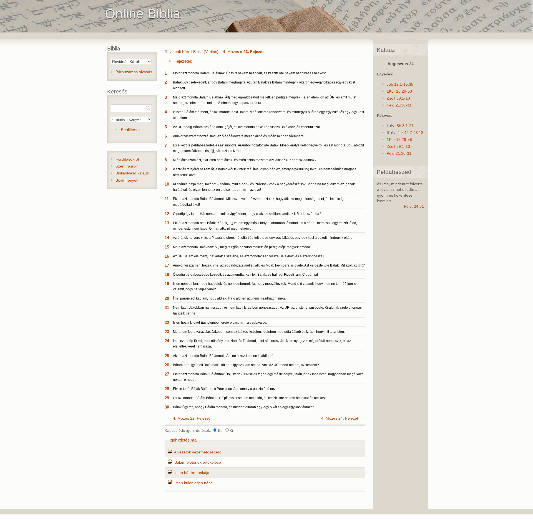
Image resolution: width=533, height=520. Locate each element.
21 (167, 307)
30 (167, 407)
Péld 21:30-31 (399, 105)
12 (167, 213)
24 (167, 340)
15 (167, 247)
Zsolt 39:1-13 (398, 98)
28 (167, 388)
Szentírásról (126, 166)
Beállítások (131, 129)
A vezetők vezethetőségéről (198, 452)
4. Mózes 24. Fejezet (339, 418)
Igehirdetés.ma (183, 440)
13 (167, 222)
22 (167, 322)
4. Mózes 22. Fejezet (191, 418)
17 (167, 265)
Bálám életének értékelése (197, 462)
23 (167, 331)
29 (167, 397)
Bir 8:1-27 (405, 126)
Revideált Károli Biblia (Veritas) (191, 52)
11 (167, 198)
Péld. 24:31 (414, 206)
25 (167, 355)
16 (167, 256)
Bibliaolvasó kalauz (132, 173)
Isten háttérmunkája (191, 473)
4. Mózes (231, 52)
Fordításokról (127, 159)
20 (167, 298)
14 (167, 237)
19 (167, 283)
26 (167, 364)
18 (167, 274)
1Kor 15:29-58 (399, 91)
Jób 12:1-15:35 (400, 84)
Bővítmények (126, 180)
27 (167, 374)
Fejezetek (183, 61)
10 (167, 184)
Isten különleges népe (193, 483)
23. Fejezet (253, 52)
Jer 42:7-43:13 (410, 133)
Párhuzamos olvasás (133, 72)
